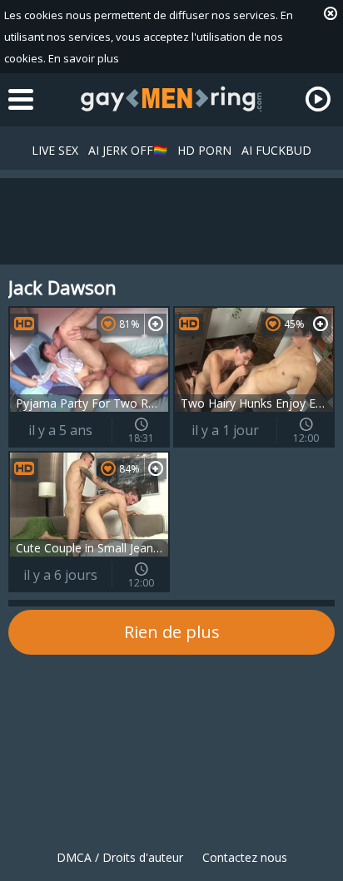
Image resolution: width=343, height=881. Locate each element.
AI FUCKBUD (276, 150)
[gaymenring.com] (171, 99)
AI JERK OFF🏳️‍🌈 (127, 150)
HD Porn (204, 150)
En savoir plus (83, 58)
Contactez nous (244, 857)
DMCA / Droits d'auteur (120, 857)
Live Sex (55, 150)
